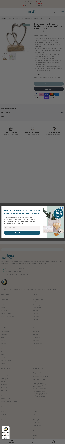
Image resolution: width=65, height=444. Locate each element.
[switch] (5, 438)
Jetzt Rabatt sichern (22, 233)
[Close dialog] (61, 208)
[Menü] (9, 427)
